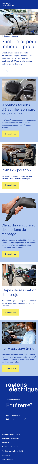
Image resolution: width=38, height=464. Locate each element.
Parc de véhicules (11, 36)
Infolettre (5, 443)
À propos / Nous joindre (11, 434)
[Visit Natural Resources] (19, 419)
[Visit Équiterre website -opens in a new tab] (19, 406)
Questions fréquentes (10, 438)
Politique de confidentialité (12, 451)
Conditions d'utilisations (11, 447)
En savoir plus (10, 134)
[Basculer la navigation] (35, 4)
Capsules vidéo (7, 459)
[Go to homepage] (8, 4)
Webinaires (6, 455)
